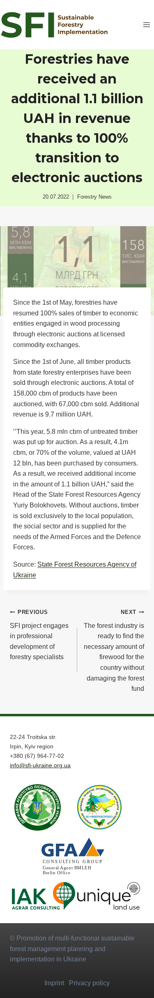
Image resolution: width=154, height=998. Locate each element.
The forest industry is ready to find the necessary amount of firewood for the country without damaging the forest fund (114, 650)
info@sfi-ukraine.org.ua (40, 765)
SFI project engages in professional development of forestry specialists (39, 634)
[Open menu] (146, 24)
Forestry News (94, 197)
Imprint (54, 982)
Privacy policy (89, 982)
